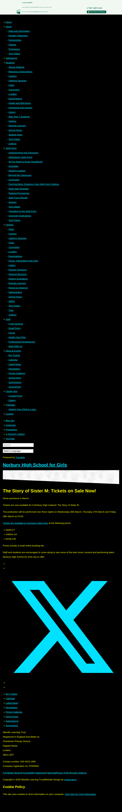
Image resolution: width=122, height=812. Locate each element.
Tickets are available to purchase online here (25, 523)
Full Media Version (12, 773)
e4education (70, 779)
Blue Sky (10, 420)
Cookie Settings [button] (78, 773)
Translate (20, 457)
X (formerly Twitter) (15, 434)
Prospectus (11, 429)
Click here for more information (80, 794)
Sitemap (51, 773)
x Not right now (94, 8)
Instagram (11, 425)
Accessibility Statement (34, 773)
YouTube (10, 438)
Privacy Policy (63, 773)
